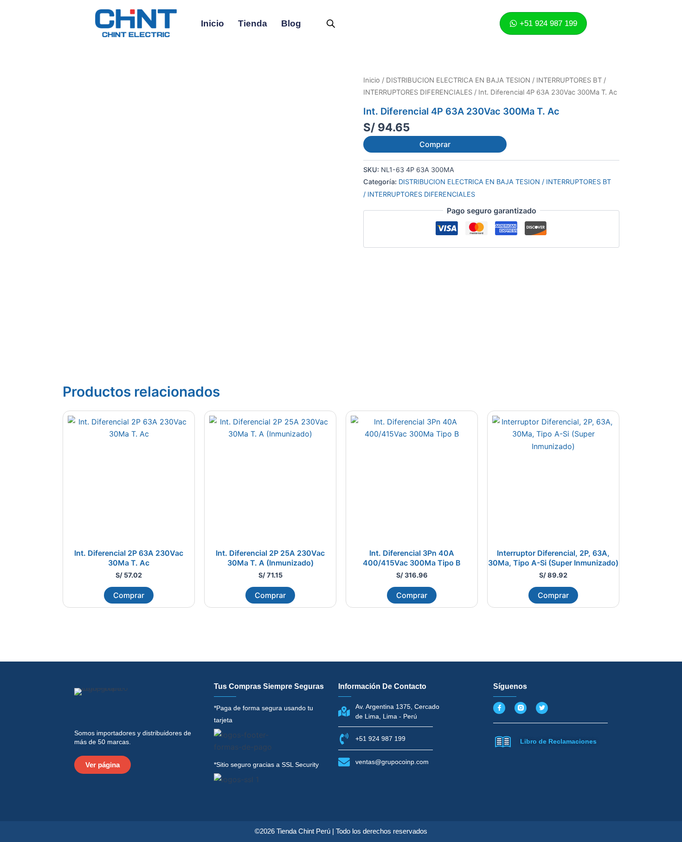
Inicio (212, 23)
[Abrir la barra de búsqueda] (330, 23)
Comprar (434, 144)
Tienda (252, 23)
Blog (291, 23)
